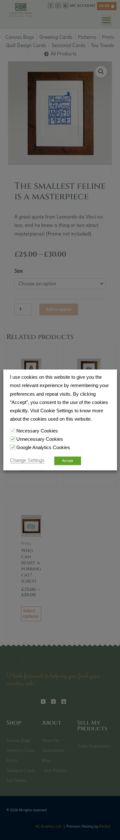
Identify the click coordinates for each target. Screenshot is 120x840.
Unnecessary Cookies (39, 439)
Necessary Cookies (37, 430)
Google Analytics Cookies (43, 447)
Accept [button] (67, 461)
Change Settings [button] (27, 460)
